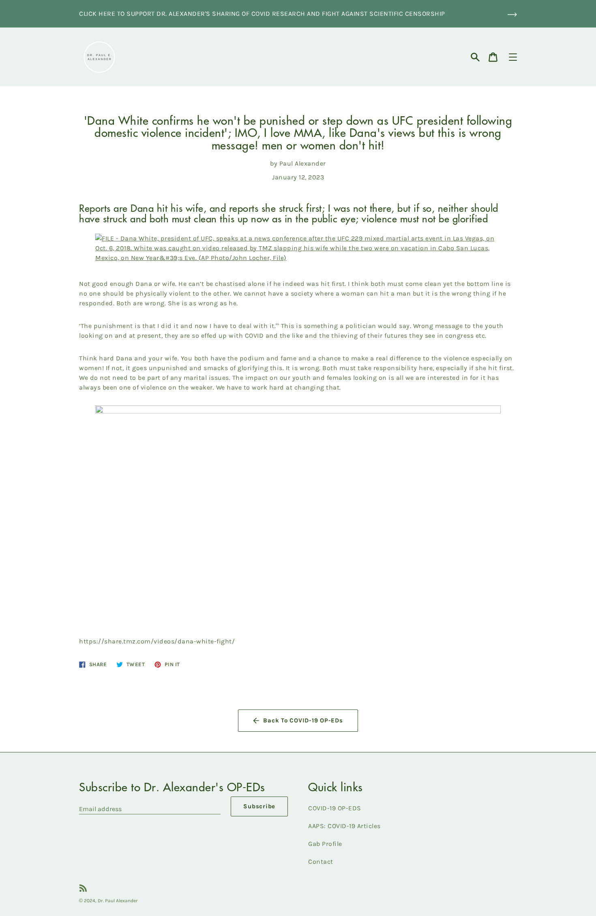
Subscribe (259, 806)
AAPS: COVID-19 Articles (344, 826)
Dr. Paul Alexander (118, 900)
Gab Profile (325, 844)
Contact (320, 861)
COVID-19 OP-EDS (334, 808)
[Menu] (513, 57)
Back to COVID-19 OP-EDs (303, 720)
